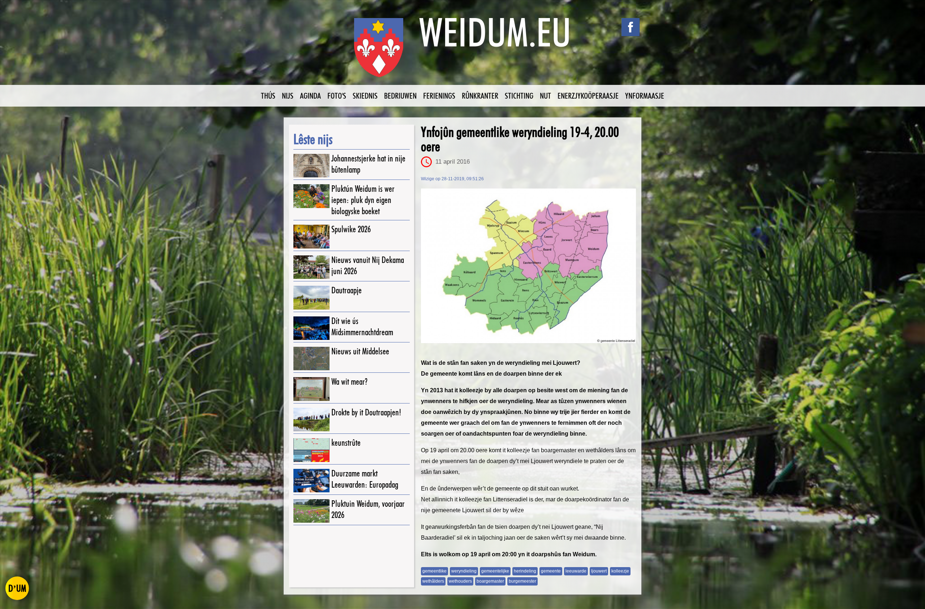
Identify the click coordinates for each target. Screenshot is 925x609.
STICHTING (519, 95)
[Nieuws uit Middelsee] (311, 358)
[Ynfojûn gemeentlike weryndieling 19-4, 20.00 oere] (528, 266)
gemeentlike (434, 571)
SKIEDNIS (365, 95)
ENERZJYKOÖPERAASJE (588, 95)
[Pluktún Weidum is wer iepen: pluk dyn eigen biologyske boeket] (311, 196)
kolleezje (620, 571)
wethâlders (433, 581)
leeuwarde (575, 571)
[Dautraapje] (311, 297)
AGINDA (310, 95)
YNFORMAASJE (644, 95)
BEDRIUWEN (400, 95)
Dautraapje (346, 290)
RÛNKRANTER (480, 95)
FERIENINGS (439, 95)
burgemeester (522, 581)
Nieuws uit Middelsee (360, 351)
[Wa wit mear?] (311, 389)
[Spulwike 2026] (311, 236)
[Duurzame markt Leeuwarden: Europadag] (311, 480)
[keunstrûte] (311, 450)
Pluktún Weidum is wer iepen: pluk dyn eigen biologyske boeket (363, 199)
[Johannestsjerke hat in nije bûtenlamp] (311, 165)
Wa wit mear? (349, 381)
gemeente (551, 571)
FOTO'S (336, 95)
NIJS (287, 95)
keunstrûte (346, 442)
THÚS (268, 95)
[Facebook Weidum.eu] (630, 27)
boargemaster (490, 581)
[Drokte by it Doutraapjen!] (311, 419)
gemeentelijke (495, 571)
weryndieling (464, 571)
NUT (545, 95)
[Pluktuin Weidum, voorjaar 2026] (311, 511)
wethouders (460, 581)
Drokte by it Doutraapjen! (366, 412)
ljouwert (599, 571)
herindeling (525, 571)
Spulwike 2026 (351, 229)
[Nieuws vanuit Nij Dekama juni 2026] (311, 267)
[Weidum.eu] (462, 51)
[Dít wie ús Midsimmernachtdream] (311, 328)
